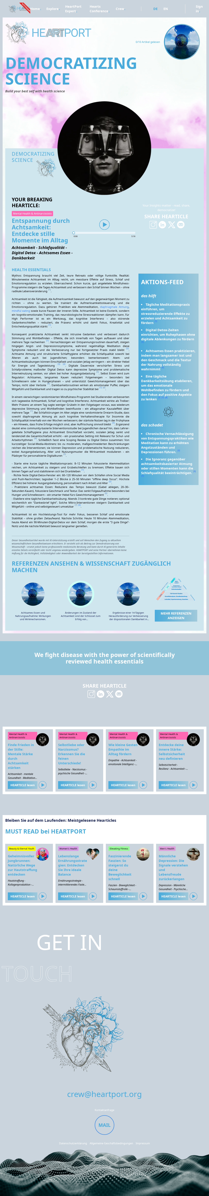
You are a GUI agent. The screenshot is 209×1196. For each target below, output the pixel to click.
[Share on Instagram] (153, 225)
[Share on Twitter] (172, 225)
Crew (120, 9)
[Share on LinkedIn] (162, 225)
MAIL (104, 1125)
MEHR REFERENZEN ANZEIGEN (176, 615)
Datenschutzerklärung (73, 1143)
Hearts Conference (99, 8)
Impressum (143, 1143)
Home (35, 9)
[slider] (105, 233)
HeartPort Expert (73, 8)
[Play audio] (104, 224)
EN (165, 9)
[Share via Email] (181, 225)
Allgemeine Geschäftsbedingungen (111, 1143)
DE (155, 9)
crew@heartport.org (104, 1094)
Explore (52, 9)
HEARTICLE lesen (22, 785)
